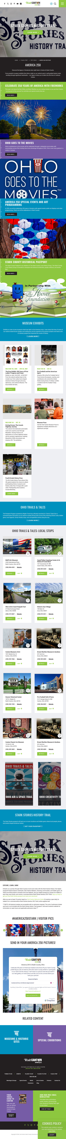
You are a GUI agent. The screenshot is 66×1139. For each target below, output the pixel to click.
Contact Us (57, 1080)
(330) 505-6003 (41, 659)
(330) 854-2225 (41, 569)
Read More (10, 95)
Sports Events (23, 1080)
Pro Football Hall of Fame (45, 697)
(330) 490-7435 (9, 704)
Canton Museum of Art (12, 652)
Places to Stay (42, 1074)
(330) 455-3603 (9, 749)
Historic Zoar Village (44, 607)
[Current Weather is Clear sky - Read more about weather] (51, 3)
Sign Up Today (46, 1109)
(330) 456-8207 (41, 704)
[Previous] (2, 784)
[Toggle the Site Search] (55, 3)
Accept (52, 1135)
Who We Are (33, 1076)
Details (9, 389)
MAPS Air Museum (11, 560)
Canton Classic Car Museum (14, 742)
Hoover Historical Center (13, 697)
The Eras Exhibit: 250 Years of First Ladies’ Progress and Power (16, 372)
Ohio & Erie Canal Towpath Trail (15, 607)
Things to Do (8, 1074)
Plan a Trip (54, 1074)
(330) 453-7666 (9, 659)
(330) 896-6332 (9, 567)
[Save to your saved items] (28, 554)
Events (18, 1074)
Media (31, 1080)
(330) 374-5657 (9, 614)
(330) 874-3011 (41, 614)
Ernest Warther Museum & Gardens (48, 652)
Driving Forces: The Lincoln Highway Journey (14, 426)
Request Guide (11, 1115)
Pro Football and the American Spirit (47, 372)
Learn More (32, 32)
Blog (38, 1083)
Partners (49, 1080)
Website (19, 567)
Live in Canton (40, 1080)
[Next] (63, 784)
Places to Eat (29, 1074)
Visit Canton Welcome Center (35, 899)
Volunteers (30, 1083)
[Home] (33, 4)
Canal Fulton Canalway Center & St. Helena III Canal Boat (48, 561)
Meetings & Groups (11, 1080)
